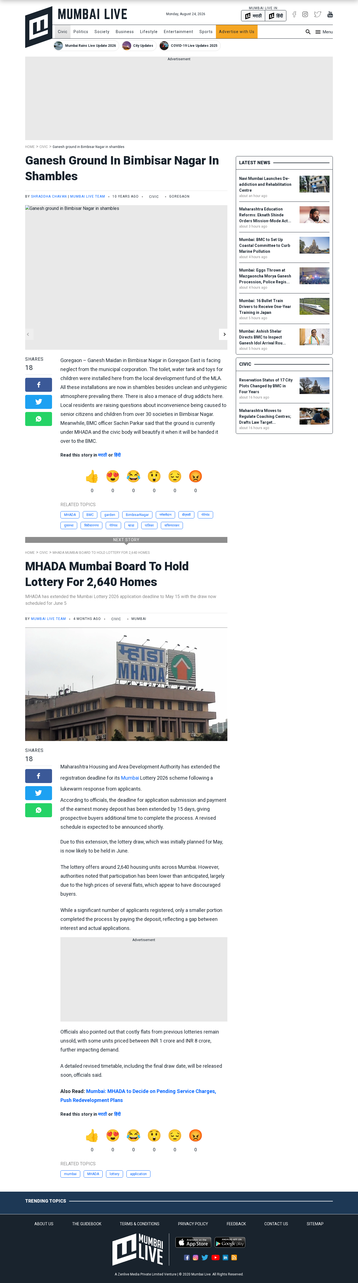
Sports (206, 31)
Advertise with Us (237, 31)
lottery (114, 1174)
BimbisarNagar (137, 515)
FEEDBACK (236, 1224)
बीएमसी (186, 515)
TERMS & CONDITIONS (139, 1224)
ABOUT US (43, 1224)
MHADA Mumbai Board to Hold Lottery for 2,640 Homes (101, 553)
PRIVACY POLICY (193, 1224)
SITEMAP (315, 1224)
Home (30, 147)
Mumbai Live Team (87, 196)
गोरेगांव (205, 515)
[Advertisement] (179, 101)
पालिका (149, 525)
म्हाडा (131, 525)
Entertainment (178, 31)
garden (109, 515)
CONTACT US (276, 1224)
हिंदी (117, 455)
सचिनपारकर (171, 525)
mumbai (70, 1174)
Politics (81, 31)
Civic (62, 31)
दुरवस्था (69, 525)
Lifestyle (149, 31)
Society (102, 31)
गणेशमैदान (165, 515)
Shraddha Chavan (49, 196)
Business (125, 31)
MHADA (70, 515)
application (138, 1174)
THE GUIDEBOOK (86, 1224)
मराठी (102, 455)
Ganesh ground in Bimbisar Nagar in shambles (88, 147)
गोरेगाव (113, 525)
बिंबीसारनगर (91, 525)
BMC (90, 515)
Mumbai (130, 778)
